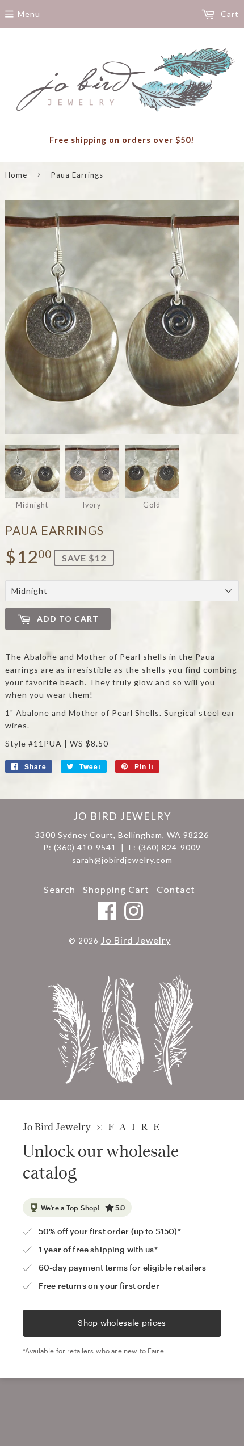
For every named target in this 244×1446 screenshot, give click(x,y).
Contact (176, 889)
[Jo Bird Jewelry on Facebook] (107, 916)
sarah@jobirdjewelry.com (122, 860)
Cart (228, 14)
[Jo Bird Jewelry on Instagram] (134, 916)
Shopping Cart (116, 889)
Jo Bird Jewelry (136, 939)
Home (16, 174)
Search (59, 889)
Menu (29, 14)
